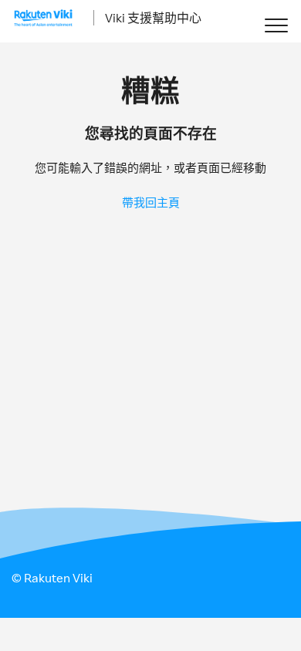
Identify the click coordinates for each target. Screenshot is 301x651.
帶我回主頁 (151, 202)
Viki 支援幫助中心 (153, 17)
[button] (276, 25)
